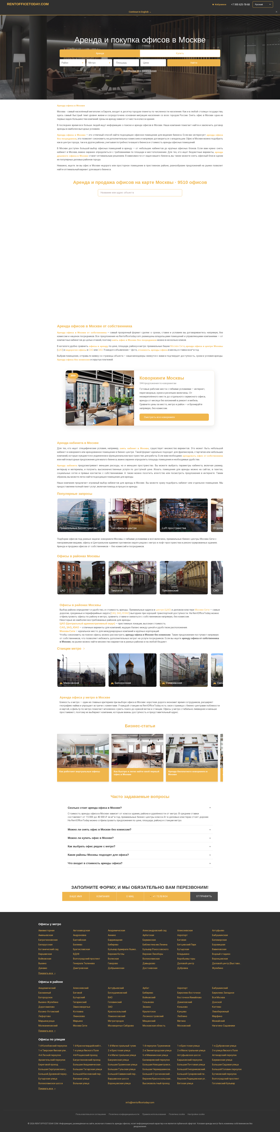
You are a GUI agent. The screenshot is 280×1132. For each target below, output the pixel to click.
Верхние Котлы (116, 954)
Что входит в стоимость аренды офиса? (95, 863)
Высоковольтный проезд (156, 1083)
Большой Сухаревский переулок (192, 1074)
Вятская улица (185, 1083)
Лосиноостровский (153, 1016)
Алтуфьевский (116, 988)
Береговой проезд (48, 1064)
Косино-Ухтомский (48, 1011)
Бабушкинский (220, 988)
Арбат (146, 988)
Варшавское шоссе (118, 1078)
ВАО (110, 997)
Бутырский (79, 997)
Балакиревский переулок (156, 1060)
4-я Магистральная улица (122, 1055)
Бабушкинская (220, 935)
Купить (180, 53)
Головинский (115, 1002)
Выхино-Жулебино (48, 1002)
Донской (217, 1002)
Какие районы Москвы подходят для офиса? (98, 854)
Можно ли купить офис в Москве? (91, 837)
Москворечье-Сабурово (121, 1025)
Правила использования (154, 1114)
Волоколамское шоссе (50, 1083)
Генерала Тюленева (84, 963)
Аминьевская (45, 935)
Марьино (78, 1021)
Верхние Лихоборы (153, 954)
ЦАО (60, 350)
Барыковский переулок (189, 1060)
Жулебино (217, 968)
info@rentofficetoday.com (140, 1102)
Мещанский (149, 1021)
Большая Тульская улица (121, 1069)
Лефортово (44, 1016)
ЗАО (100, 350)
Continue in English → (140, 12)
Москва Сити (80, 1025)
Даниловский (184, 1002)
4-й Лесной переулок (49, 1055)
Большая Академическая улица (88, 1064)
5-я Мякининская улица (155, 1055)
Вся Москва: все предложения (140, 71)
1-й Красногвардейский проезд (88, 1045)
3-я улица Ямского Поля (225, 1050)
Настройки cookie (196, 1114)
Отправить (204, 896)
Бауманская (149, 940)
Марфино (217, 1016)
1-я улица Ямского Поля (86, 1050)
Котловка (78, 1011)
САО (91, 350)
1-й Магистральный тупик (122, 1045)
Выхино (42, 963)
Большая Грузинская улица (122, 1064)
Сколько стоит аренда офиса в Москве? (95, 807)
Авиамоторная (46, 930)
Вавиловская (219, 949)
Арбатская (148, 935)
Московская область (154, 1025)
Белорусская (45, 944)
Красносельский (117, 1011)
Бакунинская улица (118, 1060)
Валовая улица (81, 1078)
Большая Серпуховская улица (53, 1069)
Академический (47, 988)
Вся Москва (218, 997)
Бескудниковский (117, 992)
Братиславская (81, 949)
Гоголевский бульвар (223, 1083)
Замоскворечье (81, 1007)
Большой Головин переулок (227, 1069)
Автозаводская (81, 930)
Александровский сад (155, 930)
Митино (181, 1021)
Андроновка (79, 935)
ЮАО (76, 627)
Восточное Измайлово (189, 997)
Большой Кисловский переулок (88, 1074)
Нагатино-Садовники (223, 1025)
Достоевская (150, 968)
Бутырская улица (47, 1078)
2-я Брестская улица (119, 1050)
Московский (184, 1025)
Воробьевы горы (186, 958)
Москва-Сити (177, 346)
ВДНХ (76, 954)
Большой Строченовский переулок (157, 1074)
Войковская (44, 958)
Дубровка (182, 968)
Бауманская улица (222, 1060)
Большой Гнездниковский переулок (192, 1069)
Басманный (44, 992)
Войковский (149, 997)
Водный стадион (221, 954)
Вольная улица (81, 1083)
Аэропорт (182, 935)
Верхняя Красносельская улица (157, 1078)
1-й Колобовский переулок (52, 1045)
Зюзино (147, 1007)
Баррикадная (115, 940)
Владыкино (183, 954)
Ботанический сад (48, 949)
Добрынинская (116, 968)
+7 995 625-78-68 (240, 4)
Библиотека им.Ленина (155, 944)
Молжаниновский (48, 1025)
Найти (194, 62)
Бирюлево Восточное (189, 992)
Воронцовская (220, 958)
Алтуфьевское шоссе (189, 1055)
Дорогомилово (46, 1007)
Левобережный (220, 1011)
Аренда (100, 53)
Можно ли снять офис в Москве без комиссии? (99, 829)
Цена (146, 62)
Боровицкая (218, 944)
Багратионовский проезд (86, 1060)
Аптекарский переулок (224, 1055)
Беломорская (219, 940)
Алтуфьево (218, 930)
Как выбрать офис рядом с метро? (91, 846)
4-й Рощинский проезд (85, 1055)
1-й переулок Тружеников (156, 1045)
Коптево (216, 1007)
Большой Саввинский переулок (122, 1074)
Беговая (181, 940)
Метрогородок (116, 1021)
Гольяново (148, 1002)
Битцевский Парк (186, 944)
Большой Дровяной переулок (53, 1074)
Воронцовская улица (119, 1083)
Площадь (121, 62)
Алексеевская (185, 930)
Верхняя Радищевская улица (192, 1078)
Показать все (45, 973)
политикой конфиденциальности (173, 904)
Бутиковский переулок (224, 1074)
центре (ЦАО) (163, 609)
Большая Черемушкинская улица (157, 1069)
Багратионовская (48, 940)
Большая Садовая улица (225, 1064)
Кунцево (182, 1011)
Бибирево (113, 944)
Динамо (42, 968)
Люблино (182, 1016)
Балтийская (79, 940)
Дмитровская (80, 968)
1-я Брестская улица (188, 1045)
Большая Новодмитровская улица (157, 1064)
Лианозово (79, 1016)
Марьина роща (46, 1021)
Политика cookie (177, 1114)
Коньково (182, 1007)
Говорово (113, 963)
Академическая (116, 930)
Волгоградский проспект (86, 958)
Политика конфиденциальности (124, 1114)
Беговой (77, 992)
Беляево (77, 944)
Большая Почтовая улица (191, 1064)
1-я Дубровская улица (224, 1045)
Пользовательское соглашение (91, 1114)
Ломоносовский (116, 1016)
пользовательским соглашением (141, 904)
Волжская (113, 958)
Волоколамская (151, 958)
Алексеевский (80, 988)
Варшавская (45, 954)
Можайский (218, 1021)
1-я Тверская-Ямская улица (53, 1050)
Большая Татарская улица (87, 1069)
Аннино (112, 935)
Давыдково (149, 963)
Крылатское (149, 1011)
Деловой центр (185, 963)
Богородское (45, 997)
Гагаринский (80, 1002)
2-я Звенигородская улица (157, 1050)
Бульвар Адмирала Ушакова (122, 949)
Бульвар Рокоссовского (156, 949)
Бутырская (183, 949)
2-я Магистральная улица (191, 1050)
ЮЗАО (125, 613)
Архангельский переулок (51, 1060)
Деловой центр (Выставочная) (227, 963)
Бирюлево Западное (223, 992)
